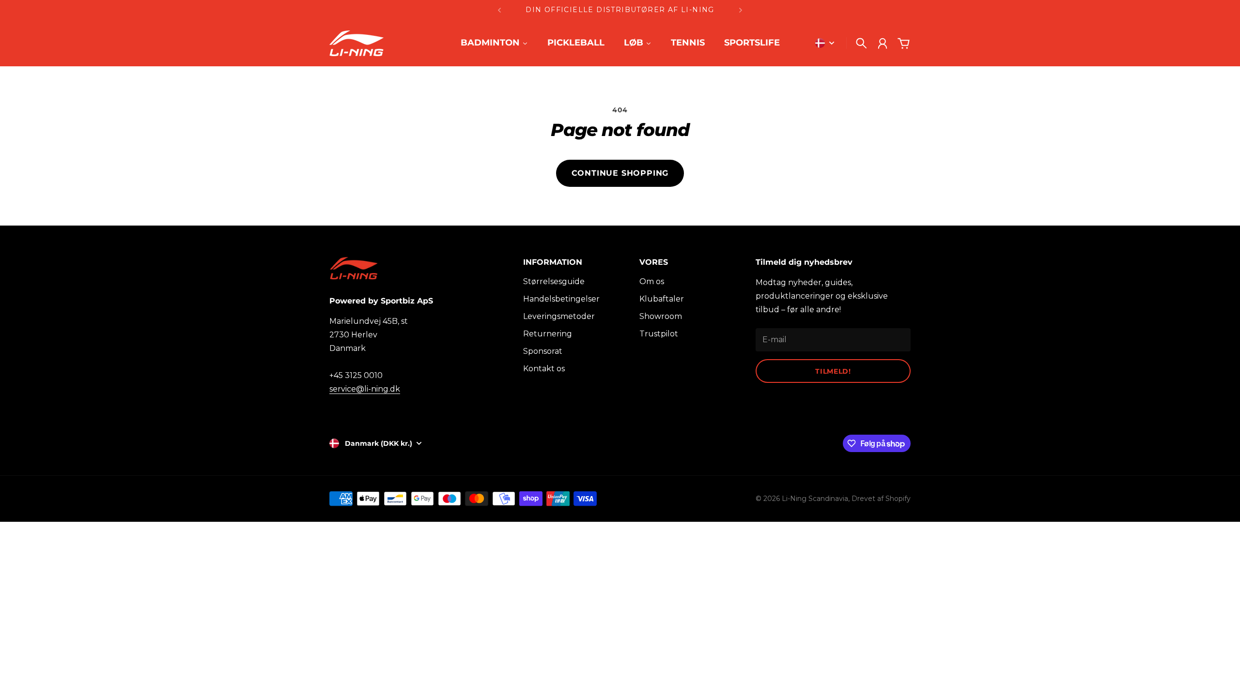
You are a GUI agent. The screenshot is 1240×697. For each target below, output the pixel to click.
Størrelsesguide (554, 281)
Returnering (547, 333)
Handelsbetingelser (561, 298)
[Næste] (740, 10)
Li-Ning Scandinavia (815, 498)
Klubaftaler (661, 298)
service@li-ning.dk (364, 389)
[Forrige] (499, 10)
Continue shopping (620, 173)
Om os (651, 281)
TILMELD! (833, 371)
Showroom (660, 316)
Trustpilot (658, 333)
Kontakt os (544, 368)
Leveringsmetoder (559, 316)
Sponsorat (542, 351)
